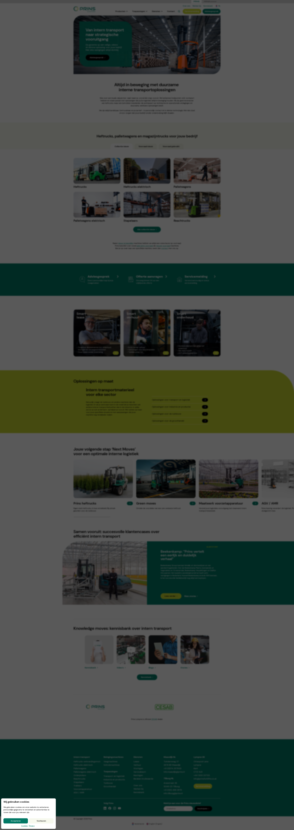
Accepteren (16, 821)
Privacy (32, 826)
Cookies (24, 826)
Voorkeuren (41, 821)
